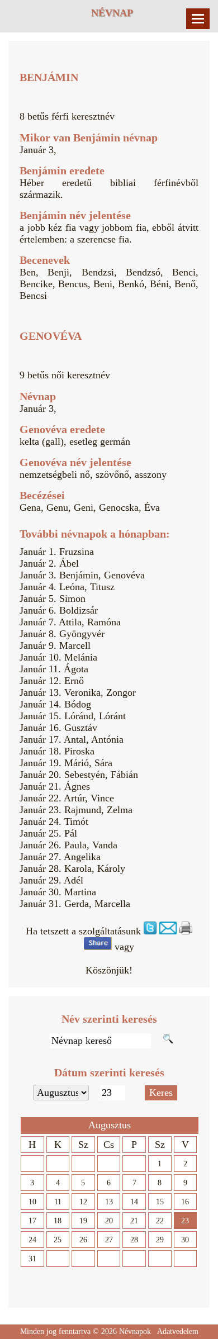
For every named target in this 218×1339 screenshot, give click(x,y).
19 (83, 1221)
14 (134, 1202)
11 (57, 1202)
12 (83, 1202)
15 (160, 1202)
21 (134, 1221)
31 (32, 1259)
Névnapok (135, 1331)
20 (109, 1221)
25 (57, 1240)
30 (185, 1240)
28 (134, 1240)
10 (32, 1202)
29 (160, 1240)
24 (32, 1240)
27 (109, 1240)
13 (109, 1202)
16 (185, 1202)
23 (185, 1221)
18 (57, 1221)
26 (83, 1240)
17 (32, 1221)
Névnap (112, 12)
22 (160, 1221)
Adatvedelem (177, 1331)
